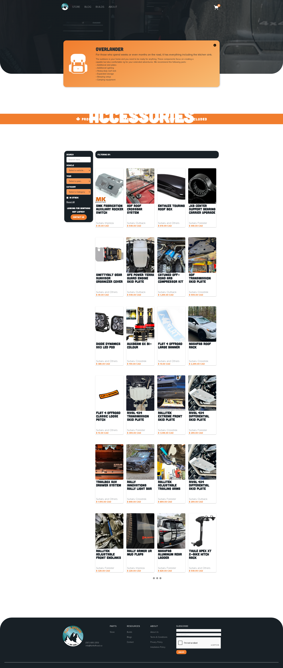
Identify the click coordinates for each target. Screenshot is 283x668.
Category (71, 187)
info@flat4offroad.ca (93, 645)
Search (70, 154)
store (76, 6)
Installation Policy (157, 647)
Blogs (129, 637)
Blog (87, 6)
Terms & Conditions (158, 637)
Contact (130, 642)
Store (112, 632)
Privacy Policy (156, 642)
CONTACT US (78, 217)
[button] (216, 6)
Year (68, 176)
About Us (154, 632)
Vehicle (70, 165)
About (113, 6)
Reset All (70, 202)
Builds (100, 6)
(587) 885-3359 (92, 642)
